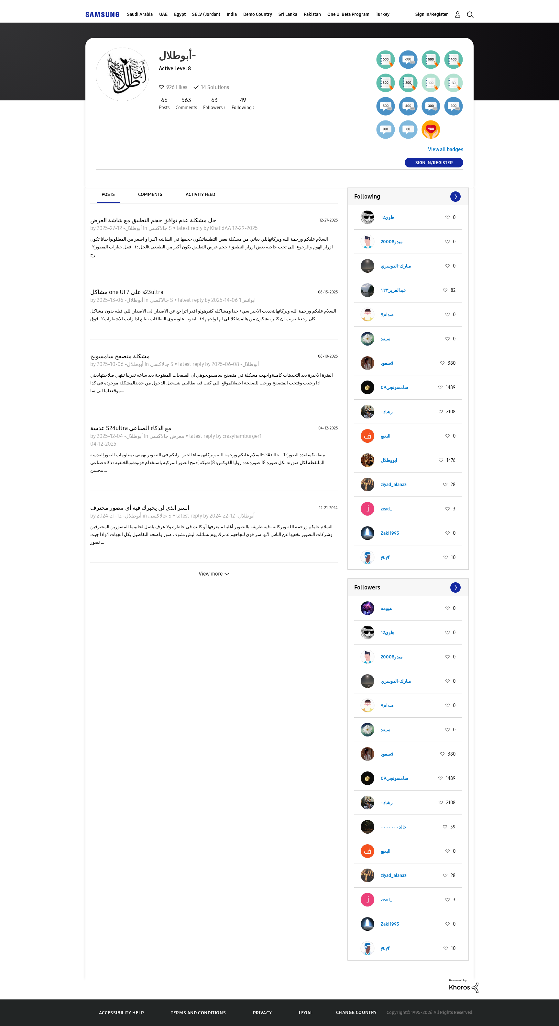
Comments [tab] (150, 194)
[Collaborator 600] (408, 59)
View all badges (445, 149)
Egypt (180, 14)
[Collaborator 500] (385, 106)
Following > (243, 103)
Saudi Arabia (140, 14)
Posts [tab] (108, 194)
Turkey (382, 14)
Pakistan (312, 14)
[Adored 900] (431, 129)
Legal (306, 1013)
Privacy (262, 1013)
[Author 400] (453, 59)
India (232, 14)
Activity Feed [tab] (200, 194)
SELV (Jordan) (206, 14)
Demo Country (257, 14)
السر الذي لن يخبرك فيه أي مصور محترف (139, 507)
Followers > (214, 103)
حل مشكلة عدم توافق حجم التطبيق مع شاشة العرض (153, 220)
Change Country (356, 1012)
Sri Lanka (288, 14)
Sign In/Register (431, 14)
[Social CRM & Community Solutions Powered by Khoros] (463, 985)
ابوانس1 (247, 300)
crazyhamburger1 (242, 436)
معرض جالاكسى (167, 436)
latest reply (190, 228)
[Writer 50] (453, 83)
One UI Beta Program (348, 14)
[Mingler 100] (385, 129)
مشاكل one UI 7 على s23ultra (126, 292)
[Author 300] (385, 83)
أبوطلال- (132, 228)
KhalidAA (221, 228)
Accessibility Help (121, 1013)
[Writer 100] (431, 83)
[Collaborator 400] (408, 106)
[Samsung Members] (102, 14)
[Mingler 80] (408, 129)
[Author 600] (385, 59)
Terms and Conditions (198, 1013)
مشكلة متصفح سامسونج (120, 356)
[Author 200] (408, 83)
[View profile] (367, 217)
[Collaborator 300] (431, 106)
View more (211, 574)
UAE (163, 14)
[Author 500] (431, 59)
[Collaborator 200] (453, 106)
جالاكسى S (160, 228)
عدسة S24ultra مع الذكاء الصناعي (130, 428)
